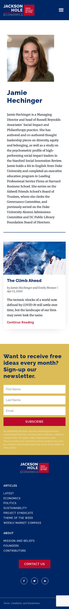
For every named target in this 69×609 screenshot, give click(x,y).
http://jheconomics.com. (43, 438)
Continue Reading (20, 322)
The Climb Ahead (24, 280)
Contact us (34, 564)
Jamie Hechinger (21, 287)
